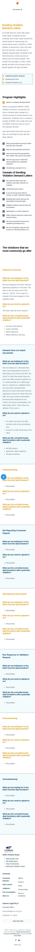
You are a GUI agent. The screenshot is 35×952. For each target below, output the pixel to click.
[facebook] (16, 940)
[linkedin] (19, 940)
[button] (17, 102)
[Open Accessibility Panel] (3, 477)
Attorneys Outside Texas (15, 866)
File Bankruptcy (12, 861)
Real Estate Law (12, 859)
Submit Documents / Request (15, 76)
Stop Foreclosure (12, 864)
